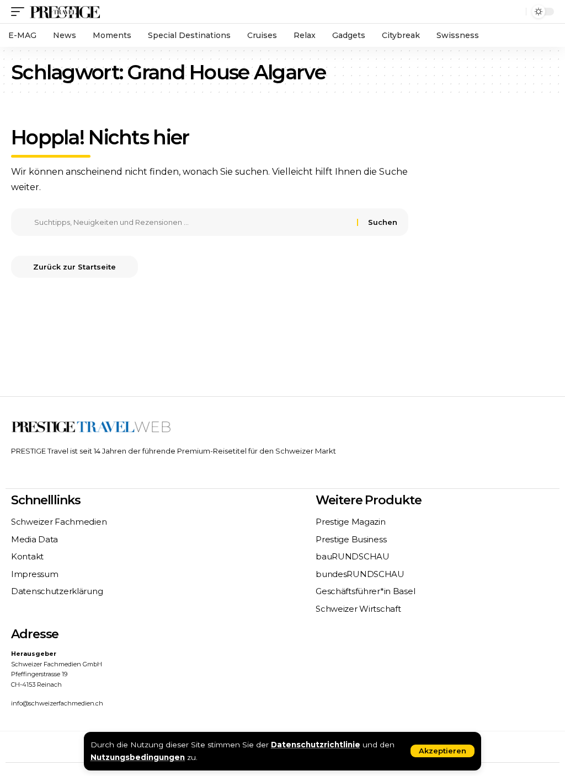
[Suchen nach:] (191, 222)
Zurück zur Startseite (74, 266)
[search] (515, 11)
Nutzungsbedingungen (137, 757)
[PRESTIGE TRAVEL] (65, 11)
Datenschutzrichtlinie (315, 744)
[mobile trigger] (20, 11)
